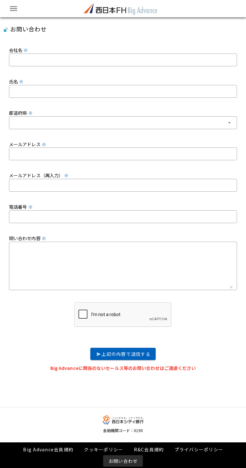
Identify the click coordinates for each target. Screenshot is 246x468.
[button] (123, 122)
